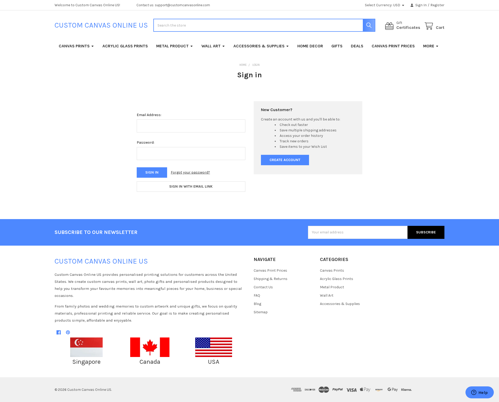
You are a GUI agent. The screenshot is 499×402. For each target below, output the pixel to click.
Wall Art (211, 45)
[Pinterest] (68, 332)
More (428, 45)
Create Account (285, 160)
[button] (86, 347)
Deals (357, 45)
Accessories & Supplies (259, 45)
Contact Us (263, 287)
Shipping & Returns (270, 279)
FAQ (257, 295)
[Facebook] (59, 332)
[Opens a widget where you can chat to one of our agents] (479, 392)
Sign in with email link (191, 186)
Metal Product (172, 45)
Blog (257, 304)
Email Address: (149, 115)
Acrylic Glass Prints (125, 45)
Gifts (337, 45)
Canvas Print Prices (393, 45)
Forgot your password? (190, 172)
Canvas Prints (74, 45)
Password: (145, 142)
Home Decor (310, 45)
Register (437, 5)
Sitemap (261, 312)
